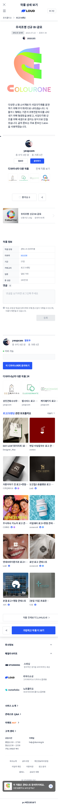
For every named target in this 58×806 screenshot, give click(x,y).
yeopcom (29, 151)
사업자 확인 (16, 766)
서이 (4, 604)
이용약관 (29, 766)
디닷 (31, 604)
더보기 (50, 413)
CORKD (6, 527)
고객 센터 (9, 731)
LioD (31, 488)
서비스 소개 (10, 705)
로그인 (51, 10)
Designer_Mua (9, 449)
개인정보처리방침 (41, 761)
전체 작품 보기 (43, 168)
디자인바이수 (8, 488)
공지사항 (25, 761)
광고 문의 (42, 766)
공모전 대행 (34, 771)
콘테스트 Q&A (12, 714)
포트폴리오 (7, 17)
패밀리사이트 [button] (11, 653)
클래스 (21, 771)
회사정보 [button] (9, 644)
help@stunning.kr (36, 742)
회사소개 (13, 761)
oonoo (32, 449)
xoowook (33, 527)
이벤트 (10, 722)
